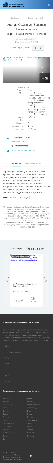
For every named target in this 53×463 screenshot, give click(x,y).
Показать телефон (18, 141)
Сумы (28, 423)
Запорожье (7, 405)
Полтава (29, 417)
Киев (5, 408)
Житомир (30, 401)
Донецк (6, 401)
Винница (6, 398)
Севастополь (31, 420)
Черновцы (30, 436)
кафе (7, 364)
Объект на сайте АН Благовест (23, 150)
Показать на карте (32, 163)
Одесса (6, 417)
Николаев (30, 414)
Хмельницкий (8, 433)
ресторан (8, 375)
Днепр (29, 398)
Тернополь (7, 426)
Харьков (6, 430)
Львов (5, 414)
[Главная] (13, 7)
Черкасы (30, 433)
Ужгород (30, 426)
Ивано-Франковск (33, 405)
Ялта (5, 439)
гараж (7, 369)
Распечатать (33, 18)
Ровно (5, 420)
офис (7, 346)
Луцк (28, 411)
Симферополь (8, 423)
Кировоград (31, 408)
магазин (8, 381)
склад (7, 358)
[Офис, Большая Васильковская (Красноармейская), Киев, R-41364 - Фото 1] (26, 70)
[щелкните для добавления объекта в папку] (23, 18)
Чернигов (7, 436)
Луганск (6, 411)
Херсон (29, 430)
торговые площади (13, 352)
